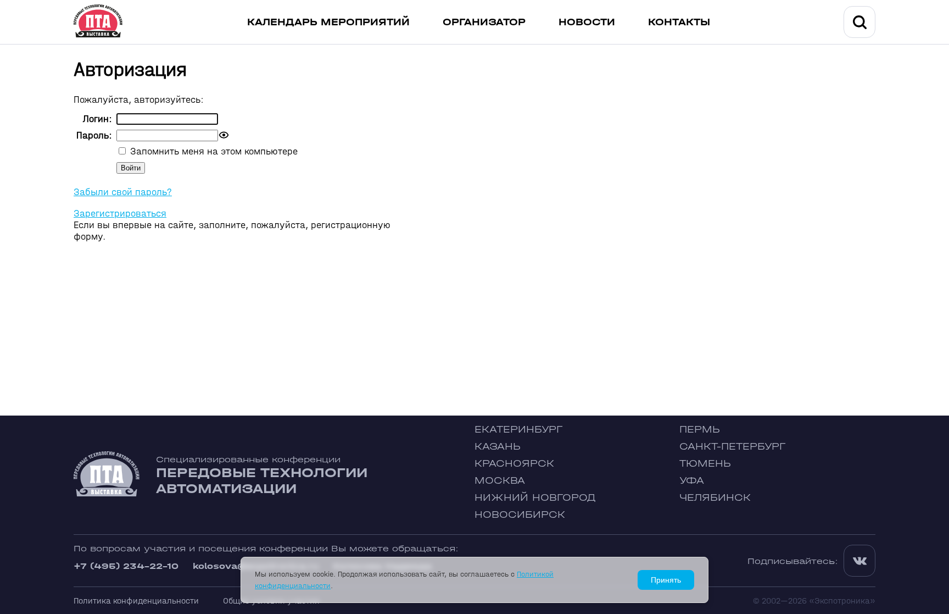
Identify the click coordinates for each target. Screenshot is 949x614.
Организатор (484, 22)
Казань (497, 446)
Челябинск (715, 498)
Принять (666, 580)
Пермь (699, 429)
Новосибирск (519, 515)
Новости (587, 22)
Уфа (691, 480)
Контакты (679, 22)
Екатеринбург (518, 429)
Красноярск (514, 463)
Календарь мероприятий (328, 22)
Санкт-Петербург (732, 446)
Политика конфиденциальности (136, 600)
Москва (499, 480)
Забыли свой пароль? (123, 192)
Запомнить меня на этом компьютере (212, 151)
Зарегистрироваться (120, 213)
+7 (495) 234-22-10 (126, 566)
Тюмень (705, 463)
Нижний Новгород (535, 498)
